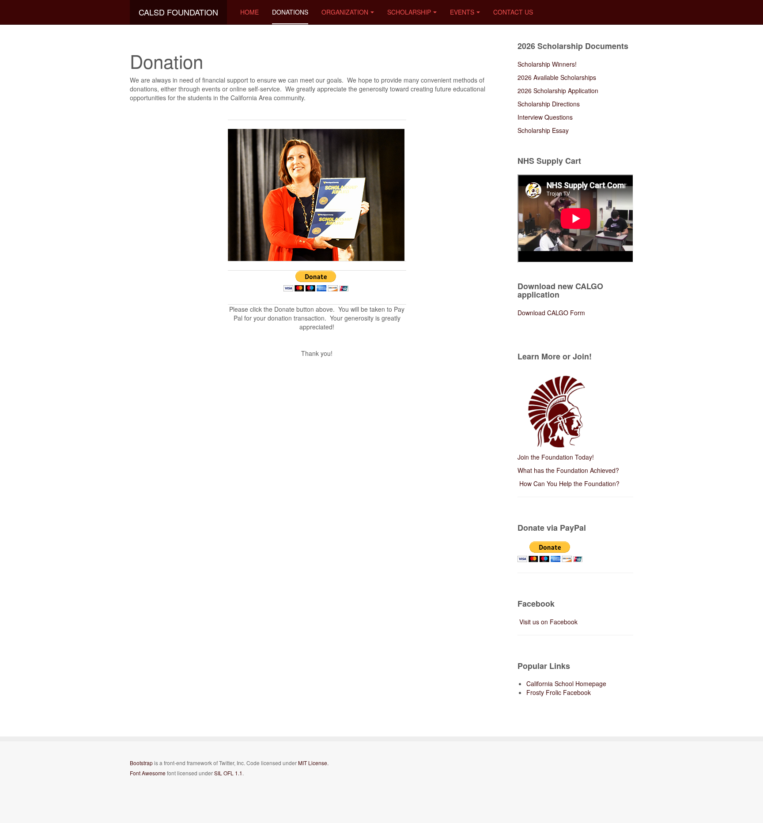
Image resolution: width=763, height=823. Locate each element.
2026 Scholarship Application (557, 90)
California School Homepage (566, 683)
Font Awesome (148, 773)
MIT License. (313, 762)
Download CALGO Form (551, 312)
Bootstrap (141, 762)
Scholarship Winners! (547, 64)
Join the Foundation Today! (555, 457)
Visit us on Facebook (548, 621)
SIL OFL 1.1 (228, 773)
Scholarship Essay (543, 130)
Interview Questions (545, 117)
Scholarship (409, 12)
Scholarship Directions (548, 103)
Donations (290, 12)
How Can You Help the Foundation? (568, 483)
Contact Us (513, 12)
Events (462, 12)
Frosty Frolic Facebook (558, 692)
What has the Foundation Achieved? (568, 470)
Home (249, 12)
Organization (344, 12)
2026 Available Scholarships (557, 77)
